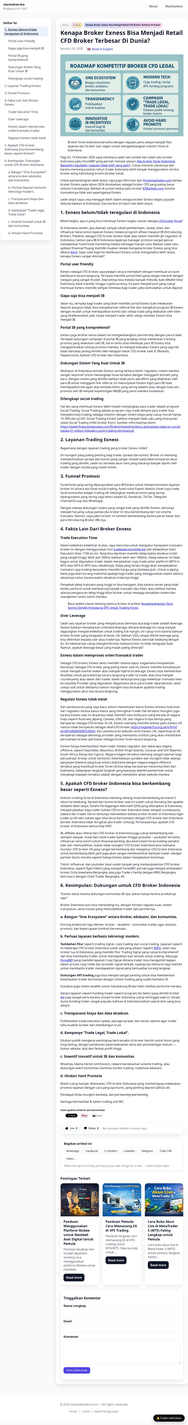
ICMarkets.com (153, 188)
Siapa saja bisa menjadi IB (26, 48)
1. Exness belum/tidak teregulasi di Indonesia (21, 32)
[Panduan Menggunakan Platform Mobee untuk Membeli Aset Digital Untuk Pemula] (80, 1199)
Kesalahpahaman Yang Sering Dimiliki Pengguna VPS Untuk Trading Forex (120, 606)
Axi (62, 997)
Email (68, 1321)
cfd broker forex (170, 221)
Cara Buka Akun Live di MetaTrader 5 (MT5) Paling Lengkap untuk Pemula (163, 1230)
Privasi (73, 1411)
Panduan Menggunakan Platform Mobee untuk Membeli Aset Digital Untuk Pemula (78, 1232)
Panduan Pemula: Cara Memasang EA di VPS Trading (121, 1226)
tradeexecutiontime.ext (129, 549)
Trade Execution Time (23, 112)
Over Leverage (18, 119)
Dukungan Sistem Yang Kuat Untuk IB (24, 69)
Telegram (147, 1151)
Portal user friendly (21, 41)
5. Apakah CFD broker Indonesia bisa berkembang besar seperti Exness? (24, 149)
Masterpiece (173, 6)
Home (65, 25)
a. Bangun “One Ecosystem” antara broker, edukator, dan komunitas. (27, 176)
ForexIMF (66, 960)
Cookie (86, 1411)
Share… (71, 1158)
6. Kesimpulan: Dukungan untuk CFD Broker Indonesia (24, 163)
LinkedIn (129, 1151)
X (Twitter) (110, 1151)
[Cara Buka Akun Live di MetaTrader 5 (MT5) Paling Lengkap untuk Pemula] (164, 1199)
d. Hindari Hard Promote (25, 233)
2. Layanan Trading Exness (23, 86)
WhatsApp (72, 1151)
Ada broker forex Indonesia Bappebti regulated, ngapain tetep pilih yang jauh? (117, 163)
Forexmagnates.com (157, 180)
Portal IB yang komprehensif (18, 58)
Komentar (71, 1337)
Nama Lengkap (75, 1306)
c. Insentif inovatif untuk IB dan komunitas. (27, 224)
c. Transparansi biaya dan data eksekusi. (26, 201)
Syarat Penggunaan (106, 1411)
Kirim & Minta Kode (76, 1370)
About (153, 6)
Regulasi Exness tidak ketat (27, 138)
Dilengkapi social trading (25, 78)
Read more (74, 1278)
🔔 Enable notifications (169, 1418)
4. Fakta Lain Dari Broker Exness (22, 102)
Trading (76, 25)
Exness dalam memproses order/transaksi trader (26, 129)
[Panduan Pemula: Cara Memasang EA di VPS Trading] (122, 1199)
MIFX (157, 948)
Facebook (92, 1151)
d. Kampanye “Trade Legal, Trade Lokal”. (26, 212)
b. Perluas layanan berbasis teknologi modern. (27, 189)
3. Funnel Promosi (17, 93)
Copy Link (166, 1150)
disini (74, 252)
